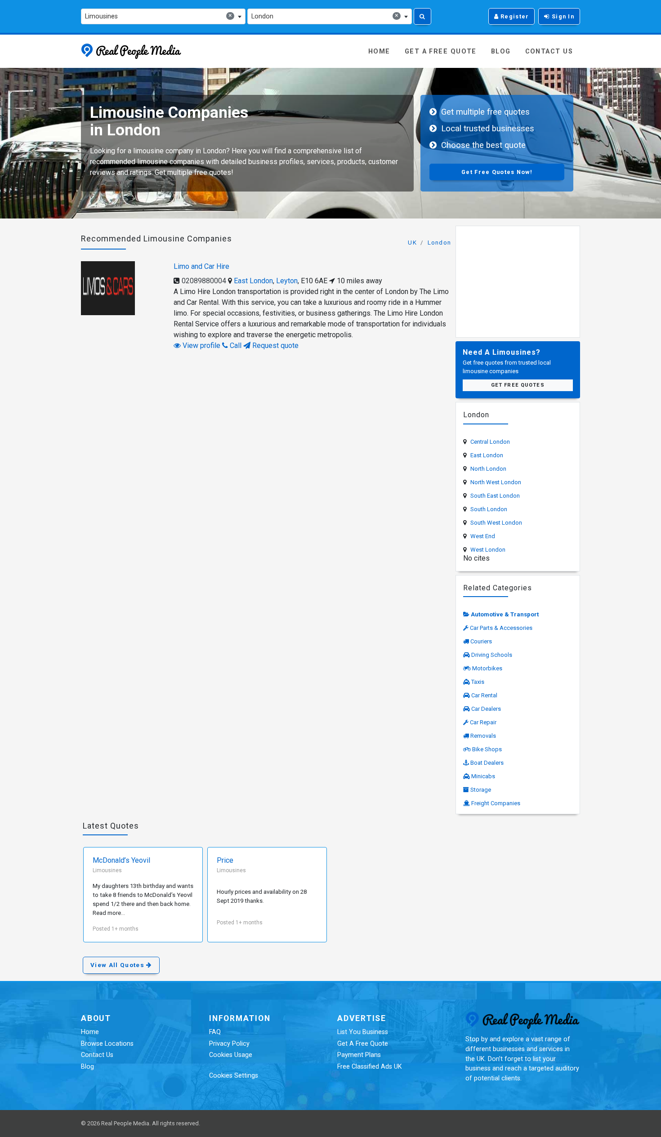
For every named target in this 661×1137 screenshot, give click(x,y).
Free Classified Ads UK (369, 1066)
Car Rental (484, 695)
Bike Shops (487, 749)
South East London (495, 495)
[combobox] (163, 17)
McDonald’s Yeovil (121, 860)
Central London (490, 441)
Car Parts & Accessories (501, 627)
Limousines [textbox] (158, 16)
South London (488, 509)
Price (225, 860)
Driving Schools (491, 654)
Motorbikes (487, 668)
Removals (483, 735)
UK (412, 242)
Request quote (274, 345)
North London (488, 468)
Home (379, 51)
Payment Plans (359, 1055)
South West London (496, 522)
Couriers (481, 641)
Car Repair (483, 722)
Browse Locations (107, 1044)
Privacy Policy (229, 1044)
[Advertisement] (518, 280)
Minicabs (483, 776)
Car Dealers (486, 708)
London (439, 242)
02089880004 (204, 280)
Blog (501, 51)
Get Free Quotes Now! (496, 172)
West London (487, 549)
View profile (200, 345)
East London (253, 280)
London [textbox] (324, 16)
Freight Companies (495, 803)
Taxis (477, 681)
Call (234, 345)
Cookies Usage (230, 1055)
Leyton (287, 280)
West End (482, 536)
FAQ (215, 1032)
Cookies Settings (233, 1075)
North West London (495, 482)
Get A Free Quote (441, 51)
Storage (480, 789)
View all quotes (118, 965)
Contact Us (549, 51)
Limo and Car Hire (201, 266)
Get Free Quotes (518, 385)
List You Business (362, 1032)
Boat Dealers (487, 762)
